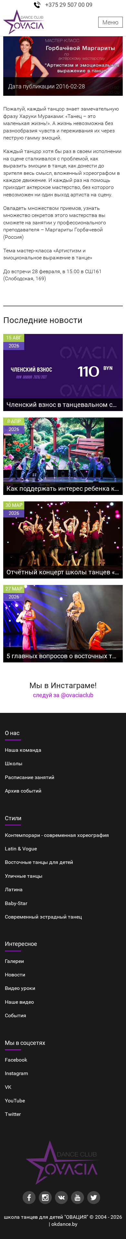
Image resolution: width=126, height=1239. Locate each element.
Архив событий (23, 791)
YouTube (15, 1101)
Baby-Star (16, 903)
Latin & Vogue (21, 849)
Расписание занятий (29, 777)
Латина (14, 889)
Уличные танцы (23, 876)
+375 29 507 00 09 (68, 5)
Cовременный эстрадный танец (43, 917)
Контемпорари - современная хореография (57, 835)
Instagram (16, 1073)
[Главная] (24, 22)
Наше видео (19, 1002)
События (15, 1015)
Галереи (14, 961)
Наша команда (23, 750)
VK (8, 1087)
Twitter (13, 1114)
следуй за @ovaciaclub (63, 695)
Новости (15, 975)
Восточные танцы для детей (39, 862)
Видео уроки (20, 988)
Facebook (16, 1060)
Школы (13, 763)
